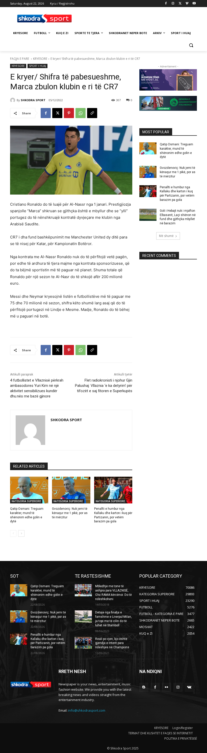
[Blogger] (143, 687)
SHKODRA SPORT (33, 100)
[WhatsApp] (80, 113)
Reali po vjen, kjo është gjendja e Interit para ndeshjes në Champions (112, 643)
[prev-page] (13, 533)
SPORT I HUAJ (37, 66)
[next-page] (21, 533)
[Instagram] (173, 4)
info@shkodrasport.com (86, 710)
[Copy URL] (92, 113)
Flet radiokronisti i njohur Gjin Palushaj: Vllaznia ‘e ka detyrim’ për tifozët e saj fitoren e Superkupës (103, 385)
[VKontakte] (189, 687)
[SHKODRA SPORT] (13, 100)
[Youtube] (194, 4)
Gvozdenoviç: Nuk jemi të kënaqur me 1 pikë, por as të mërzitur (70, 513)
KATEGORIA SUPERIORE (26, 501)
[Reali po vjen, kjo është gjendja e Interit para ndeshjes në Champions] (83, 643)
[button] (191, 45)
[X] (180, 4)
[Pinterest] (69, 113)
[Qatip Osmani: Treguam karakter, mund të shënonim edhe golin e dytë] (29, 490)
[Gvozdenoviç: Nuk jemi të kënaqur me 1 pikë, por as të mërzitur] (71, 490)
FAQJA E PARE (20, 59)
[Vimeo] (187, 4)
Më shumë (166, 236)
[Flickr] (166, 687)
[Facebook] (166, 4)
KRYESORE (40, 59)
